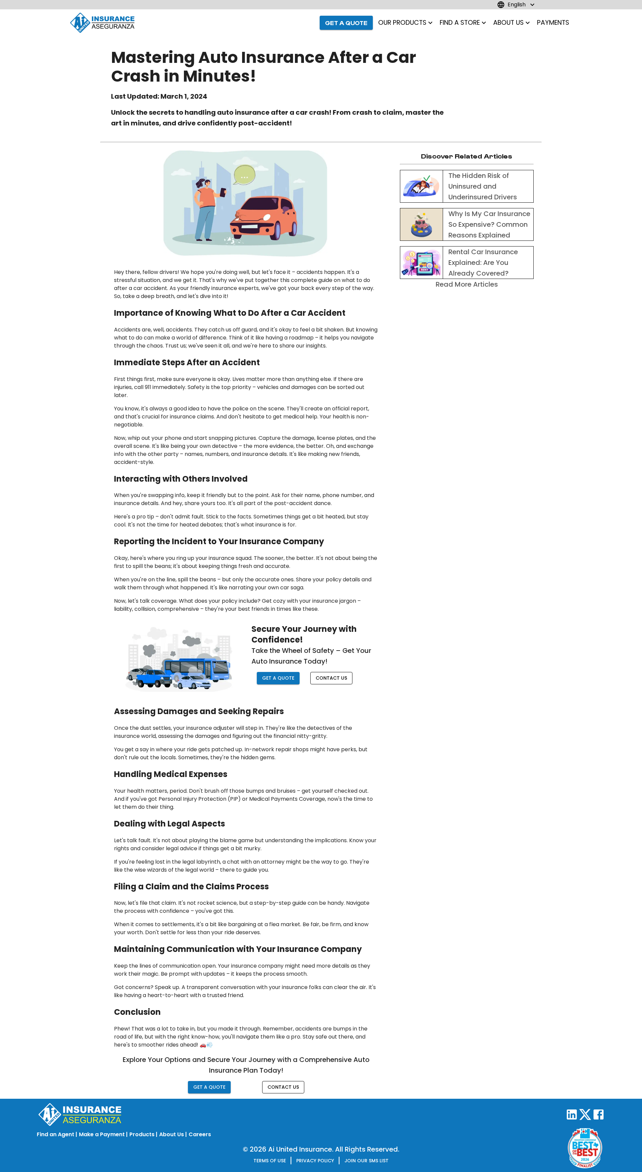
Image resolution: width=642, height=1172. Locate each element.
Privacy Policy (315, 1160)
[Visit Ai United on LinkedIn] (571, 1118)
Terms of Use (269, 1160)
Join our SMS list (366, 1160)
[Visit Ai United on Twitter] (585, 1118)
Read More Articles (467, 284)
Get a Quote (346, 22)
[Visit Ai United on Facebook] (598, 1118)
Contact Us (331, 678)
